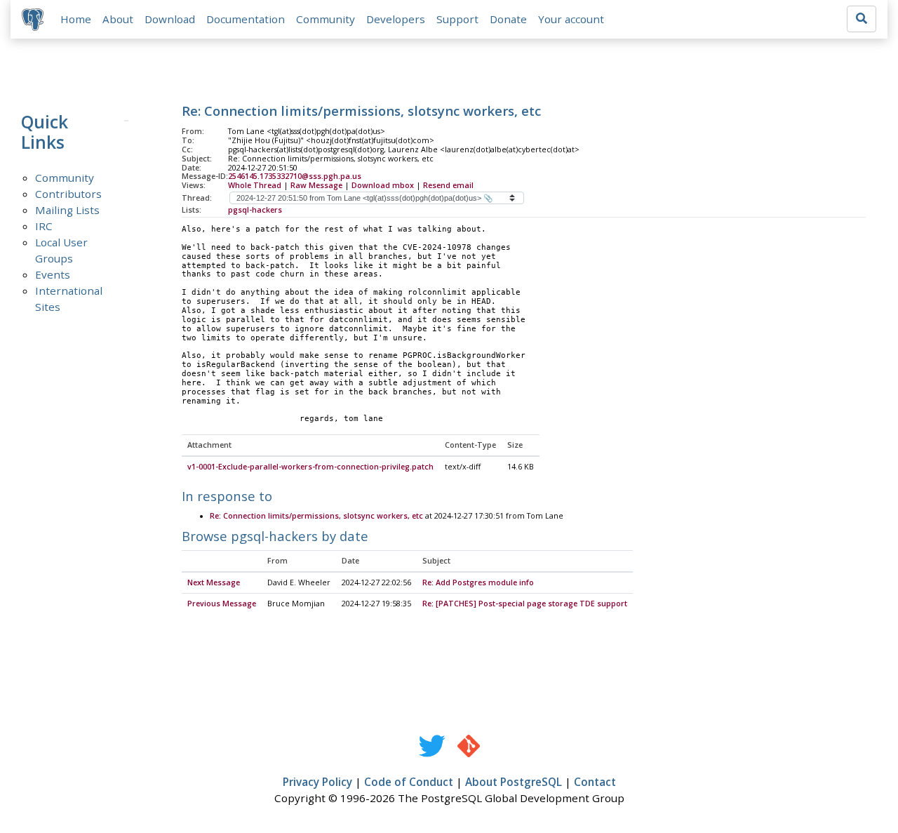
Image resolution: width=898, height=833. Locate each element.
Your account (571, 19)
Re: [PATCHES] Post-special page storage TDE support (524, 603)
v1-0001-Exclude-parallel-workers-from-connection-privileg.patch (310, 467)
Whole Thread (254, 185)
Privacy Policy (317, 782)
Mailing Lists (67, 210)
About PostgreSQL (513, 782)
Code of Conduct (408, 782)
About (117, 19)
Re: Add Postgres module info (478, 582)
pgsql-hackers (255, 210)
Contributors (68, 194)
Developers (395, 19)
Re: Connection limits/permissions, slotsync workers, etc (316, 516)
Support (457, 19)
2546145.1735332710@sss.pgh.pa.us (294, 176)
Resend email (448, 185)
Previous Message (221, 603)
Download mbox (382, 185)
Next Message (213, 582)
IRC (44, 226)
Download (170, 19)
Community (325, 19)
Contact (595, 782)
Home (75, 19)
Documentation (245, 19)
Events (52, 274)
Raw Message (316, 185)
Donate (508, 19)
